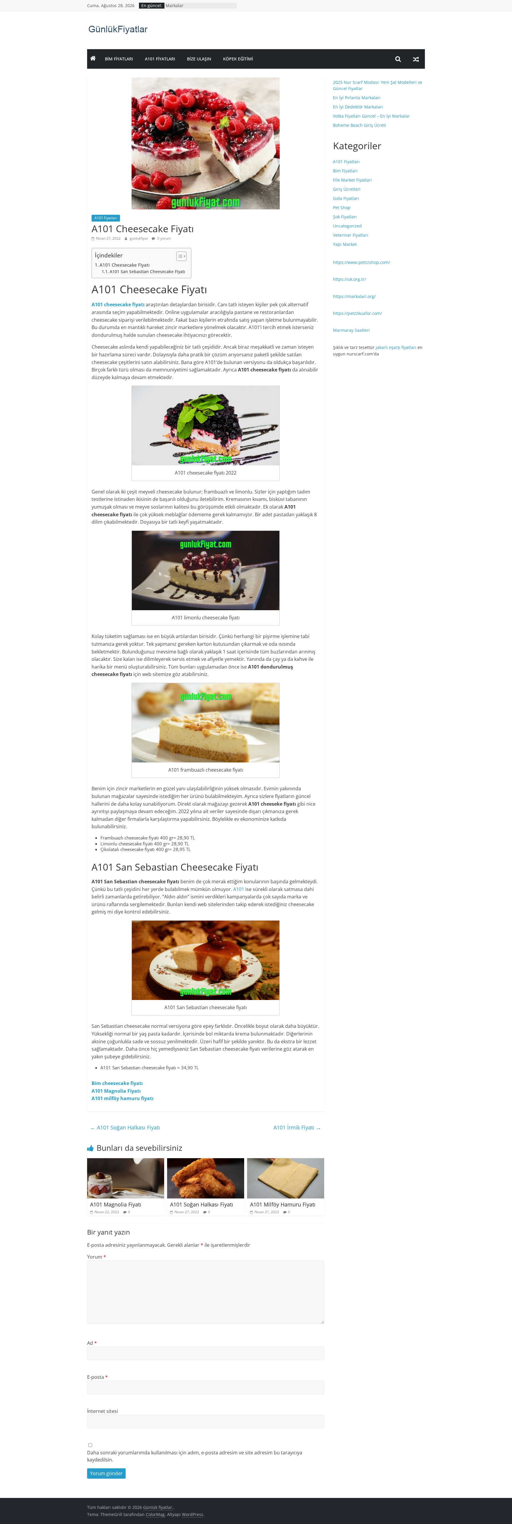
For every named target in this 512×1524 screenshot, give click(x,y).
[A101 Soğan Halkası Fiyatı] (205, 1161)
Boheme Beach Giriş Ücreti (359, 125)
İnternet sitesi (102, 1411)
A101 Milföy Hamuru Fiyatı (283, 1204)
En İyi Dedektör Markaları (358, 107)
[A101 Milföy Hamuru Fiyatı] (285, 1161)
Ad (92, 1343)
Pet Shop (342, 207)
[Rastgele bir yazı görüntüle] (416, 59)
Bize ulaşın (199, 59)
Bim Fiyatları (119, 59)
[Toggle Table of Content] (178, 256)
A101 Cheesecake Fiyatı (125, 265)
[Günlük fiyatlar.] (93, 59)
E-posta (97, 1377)
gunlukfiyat (139, 238)
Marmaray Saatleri (351, 330)
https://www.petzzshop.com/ (361, 262)
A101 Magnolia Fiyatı (116, 1091)
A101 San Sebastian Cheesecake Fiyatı (147, 271)
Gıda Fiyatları (346, 198)
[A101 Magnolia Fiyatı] (125, 1161)
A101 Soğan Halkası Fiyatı (125, 1127)
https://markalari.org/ (354, 296)
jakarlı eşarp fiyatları (396, 347)
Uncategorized (347, 226)
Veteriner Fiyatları (350, 235)
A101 (238, 889)
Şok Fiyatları (345, 216)
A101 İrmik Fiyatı (297, 1127)
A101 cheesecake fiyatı (118, 304)
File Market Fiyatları (352, 180)
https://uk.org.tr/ (349, 279)
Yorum (96, 1257)
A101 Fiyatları (160, 59)
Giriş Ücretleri (347, 189)
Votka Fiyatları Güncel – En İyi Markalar (371, 116)
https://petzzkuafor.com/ (357, 313)
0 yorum (163, 238)
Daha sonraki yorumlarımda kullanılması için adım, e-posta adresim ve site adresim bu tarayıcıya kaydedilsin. (194, 1456)
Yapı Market (345, 244)
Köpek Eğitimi (238, 59)
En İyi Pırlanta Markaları (356, 97)
